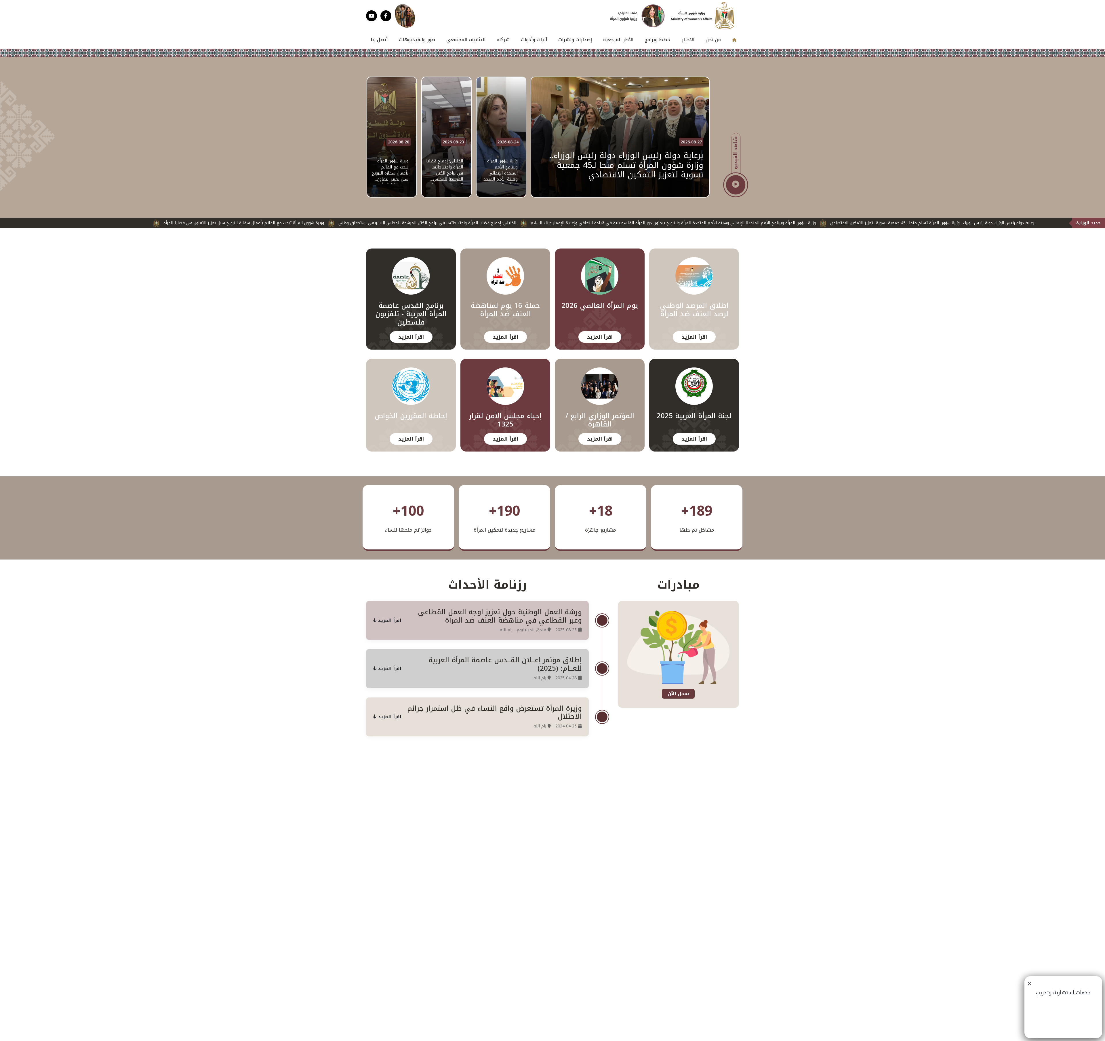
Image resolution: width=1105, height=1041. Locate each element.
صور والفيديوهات (417, 39)
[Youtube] (371, 15)
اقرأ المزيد (694, 337)
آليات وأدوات (534, 39)
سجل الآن (678, 693)
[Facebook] (385, 15)
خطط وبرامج (657, 39)
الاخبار (688, 39)
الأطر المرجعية (618, 39)
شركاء (503, 39)
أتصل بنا (379, 39)
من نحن (713, 39)
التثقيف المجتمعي (465, 39)
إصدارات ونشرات (575, 39)
